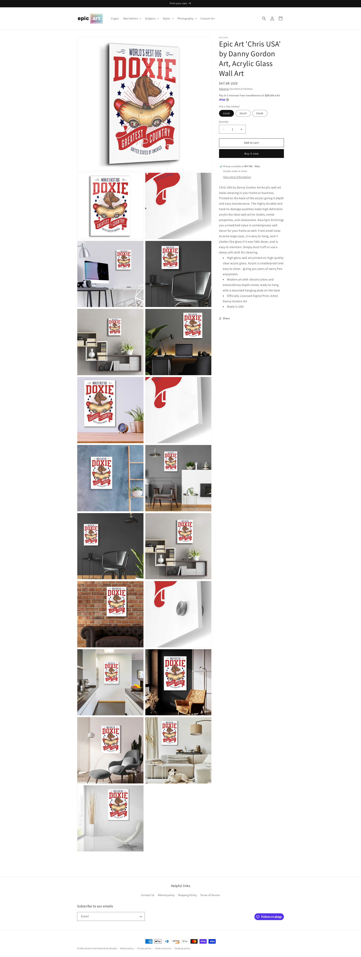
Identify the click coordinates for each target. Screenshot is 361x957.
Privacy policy (144, 948)
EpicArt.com (91, 948)
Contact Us (147, 895)
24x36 (259, 113)
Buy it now (251, 153)
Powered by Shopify (107, 948)
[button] (132, 18)
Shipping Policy (187, 895)
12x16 (226, 113)
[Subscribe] (140, 916)
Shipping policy (182, 948)
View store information (237, 177)
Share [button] (226, 318)
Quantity (223, 121)
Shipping (224, 88)
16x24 (243, 113)
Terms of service (163, 948)
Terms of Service (210, 895)
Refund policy (166, 895)
